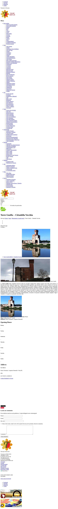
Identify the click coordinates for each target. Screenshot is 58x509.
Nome (2, 415)
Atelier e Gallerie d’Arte (11, 168)
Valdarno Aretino (10, 79)
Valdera (8, 82)
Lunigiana (8, 68)
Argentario (8, 52)
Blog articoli (3, 467)
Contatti (2, 463)
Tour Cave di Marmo (11, 116)
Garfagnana (8, 64)
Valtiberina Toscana (10, 90)
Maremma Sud (9, 70)
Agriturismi (8, 143)
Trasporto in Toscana (11, 179)
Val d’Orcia (8, 88)
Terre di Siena (9, 78)
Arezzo (7, 31)
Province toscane (10, 43)
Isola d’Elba (9, 33)
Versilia (8, 91)
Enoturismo (8, 136)
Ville (7, 157)
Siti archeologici (9, 104)
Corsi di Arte (9, 169)
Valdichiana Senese (10, 84)
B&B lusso (8, 148)
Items (10, 218)
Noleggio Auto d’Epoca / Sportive (14, 183)
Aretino (8, 51)
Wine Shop (8, 173)
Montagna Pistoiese (10, 72)
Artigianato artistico (10, 165)
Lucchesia (8, 67)
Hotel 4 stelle (9, 152)
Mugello (8, 73)
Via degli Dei (9, 128)
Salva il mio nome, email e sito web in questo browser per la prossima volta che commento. (22, 423)
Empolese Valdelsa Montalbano (13, 61)
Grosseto (8, 36)
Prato (7, 40)
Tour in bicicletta (10, 115)
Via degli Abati (9, 127)
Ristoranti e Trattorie (10, 132)
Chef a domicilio (10, 141)
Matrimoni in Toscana (11, 162)
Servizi (5, 178)
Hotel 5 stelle (9, 151)
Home (6, 218)
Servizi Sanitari (9, 185)
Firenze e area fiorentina (11, 63)
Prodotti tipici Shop (10, 174)
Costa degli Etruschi (10, 58)
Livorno (8, 35)
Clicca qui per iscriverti (6, 478)
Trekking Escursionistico (11, 122)
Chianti (7, 55)
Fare (4, 92)
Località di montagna (11, 42)
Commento (3, 434)
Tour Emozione (9, 118)
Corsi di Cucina (9, 133)
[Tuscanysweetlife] (8, 18)
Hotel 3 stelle (9, 153)
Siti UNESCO (9, 102)
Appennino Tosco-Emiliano (12, 49)
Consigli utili (3, 465)
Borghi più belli (9, 93)
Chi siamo (3, 461)
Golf (7, 97)
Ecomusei (8, 95)
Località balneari (10, 41)
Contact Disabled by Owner (7, 378)
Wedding (5, 160)
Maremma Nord (9, 69)
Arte (4, 164)
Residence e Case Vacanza (12, 155)
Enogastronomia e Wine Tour (12, 139)
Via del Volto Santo (10, 125)
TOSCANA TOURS (11, 110)
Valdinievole (9, 87)
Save (3, 407)
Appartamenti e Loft (10, 147)
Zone (4, 45)
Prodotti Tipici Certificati (11, 134)
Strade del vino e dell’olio (12, 138)
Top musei (8, 107)
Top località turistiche (11, 26)
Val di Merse (9, 86)
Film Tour (8, 111)
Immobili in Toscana (10, 187)
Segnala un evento (5, 468)
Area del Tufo (9, 50)
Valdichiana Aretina (10, 83)
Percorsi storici (9, 123)
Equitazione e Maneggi (11, 96)
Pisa (7, 29)
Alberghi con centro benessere (13, 145)
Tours (4, 109)
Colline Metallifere (10, 56)
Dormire (5, 142)
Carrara (8, 38)
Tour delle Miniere (10, 119)
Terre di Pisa (9, 77)
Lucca (7, 32)
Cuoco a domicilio (10, 180)
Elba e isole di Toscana (11, 60)
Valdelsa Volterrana (10, 81)
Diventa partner (4, 464)
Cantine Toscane (10, 130)
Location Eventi (9, 161)
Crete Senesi (9, 59)
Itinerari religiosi (10, 113)
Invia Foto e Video (5, 469)
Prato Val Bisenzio (10, 74)
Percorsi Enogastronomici (12, 137)
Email (2, 418)
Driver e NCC (9, 182)
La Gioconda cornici (10, 170)
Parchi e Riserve (10, 101)
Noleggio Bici (9, 184)
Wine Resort (9, 159)
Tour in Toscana (9, 114)
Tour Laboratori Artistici (11, 120)
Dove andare (6, 23)
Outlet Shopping (10, 177)
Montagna (8, 100)
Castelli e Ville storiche (11, 150)
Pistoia (7, 37)
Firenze (8, 27)
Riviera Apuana (9, 75)
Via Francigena (9, 124)
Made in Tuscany (10, 175)
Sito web (3, 421)
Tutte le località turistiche (11, 24)
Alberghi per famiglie (11, 146)
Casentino (8, 54)
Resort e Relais (9, 156)
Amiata (7, 47)
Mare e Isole (9, 98)
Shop (4, 171)
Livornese (8, 65)
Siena (7, 28)
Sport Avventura (10, 105)
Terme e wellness (10, 106)
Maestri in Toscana (10, 166)
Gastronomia (6, 129)
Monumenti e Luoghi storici (18, 218)
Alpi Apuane (9, 46)
